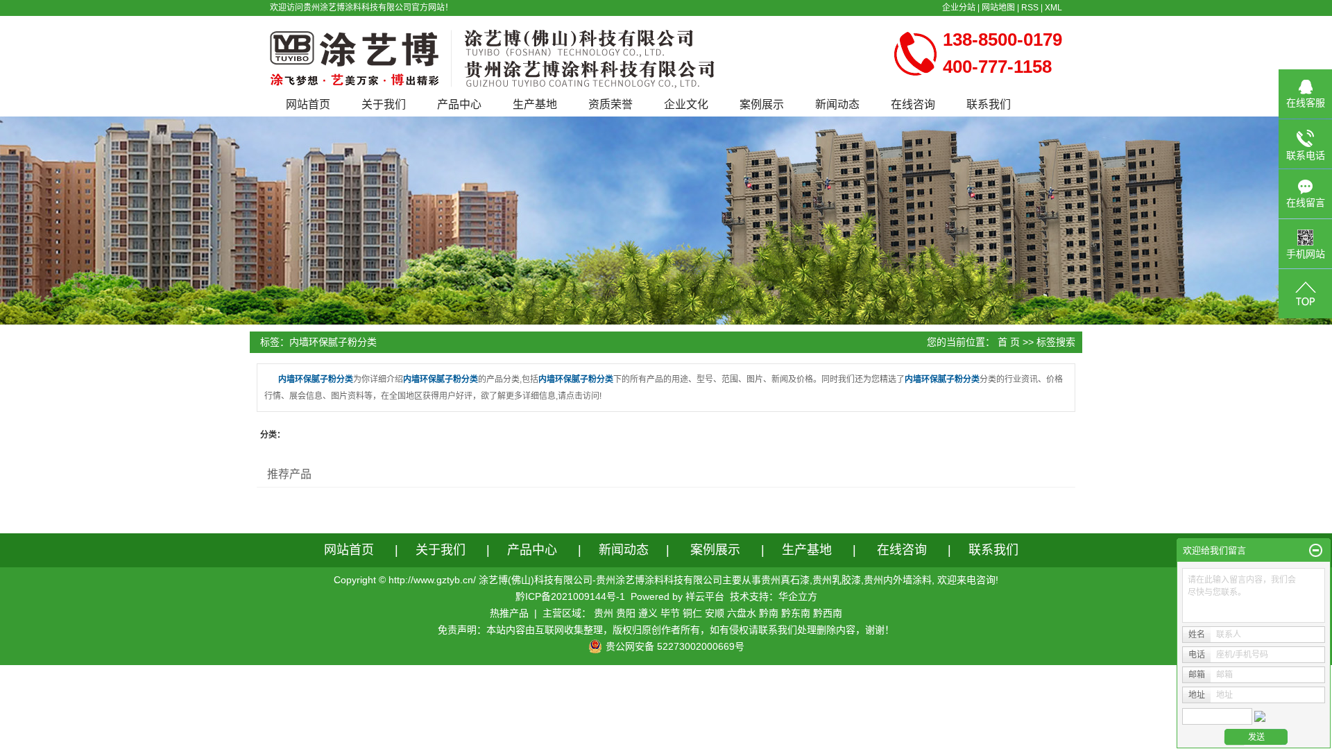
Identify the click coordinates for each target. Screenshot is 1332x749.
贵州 (603, 613)
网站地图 (998, 7)
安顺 (714, 613)
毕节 (670, 613)
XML (1053, 7)
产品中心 (459, 104)
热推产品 (509, 613)
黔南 (768, 613)
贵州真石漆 (785, 579)
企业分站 (958, 7)
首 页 (1009, 341)
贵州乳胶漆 (836, 579)
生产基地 (535, 104)
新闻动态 (837, 104)
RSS (1030, 7)
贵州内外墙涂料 (898, 579)
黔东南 (795, 613)
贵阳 (625, 613)
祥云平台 (704, 596)
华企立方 (797, 596)
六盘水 (741, 613)
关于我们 (383, 104)
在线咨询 (913, 104)
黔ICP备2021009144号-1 (570, 596)
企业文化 (686, 104)
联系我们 (988, 104)
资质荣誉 (610, 104)
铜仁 (692, 613)
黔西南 (827, 613)
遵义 (648, 613)
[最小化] (1315, 551)
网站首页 (308, 104)
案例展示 (762, 104)
